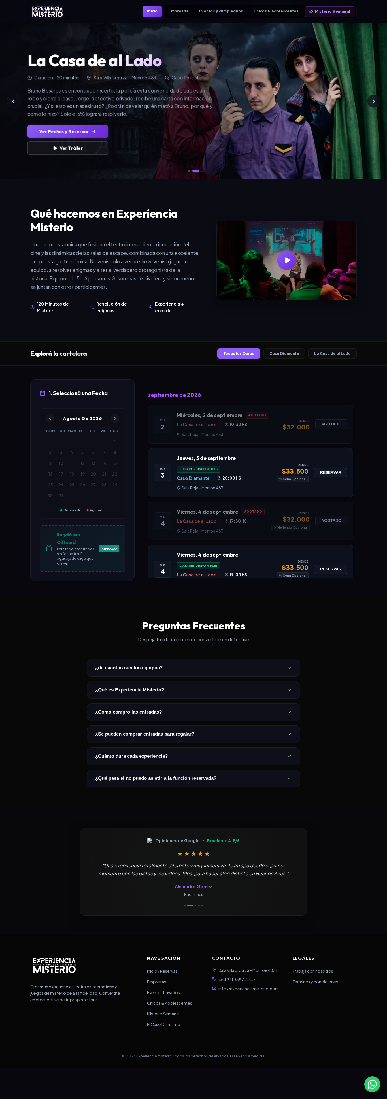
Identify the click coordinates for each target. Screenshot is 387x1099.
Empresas (178, 11)
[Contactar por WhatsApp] (372, 1084)
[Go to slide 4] (199, 905)
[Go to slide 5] (202, 905)
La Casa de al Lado (332, 353)
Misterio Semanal (163, 1013)
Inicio (152, 10)
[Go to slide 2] (190, 905)
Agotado (331, 424)
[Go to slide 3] (195, 905)
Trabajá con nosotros (312, 971)
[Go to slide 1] (185, 905)
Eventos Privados (163, 992)
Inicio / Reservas (162, 971)
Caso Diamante (284, 353)
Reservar (330, 472)
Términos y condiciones (315, 981)
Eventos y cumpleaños (221, 11)
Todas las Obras (238, 353)
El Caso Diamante (163, 1024)
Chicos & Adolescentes (276, 11)
